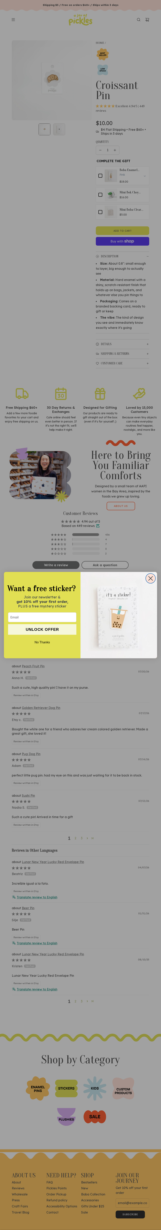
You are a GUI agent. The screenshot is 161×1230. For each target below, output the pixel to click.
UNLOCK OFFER (42, 629)
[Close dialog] (151, 578)
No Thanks (42, 642)
